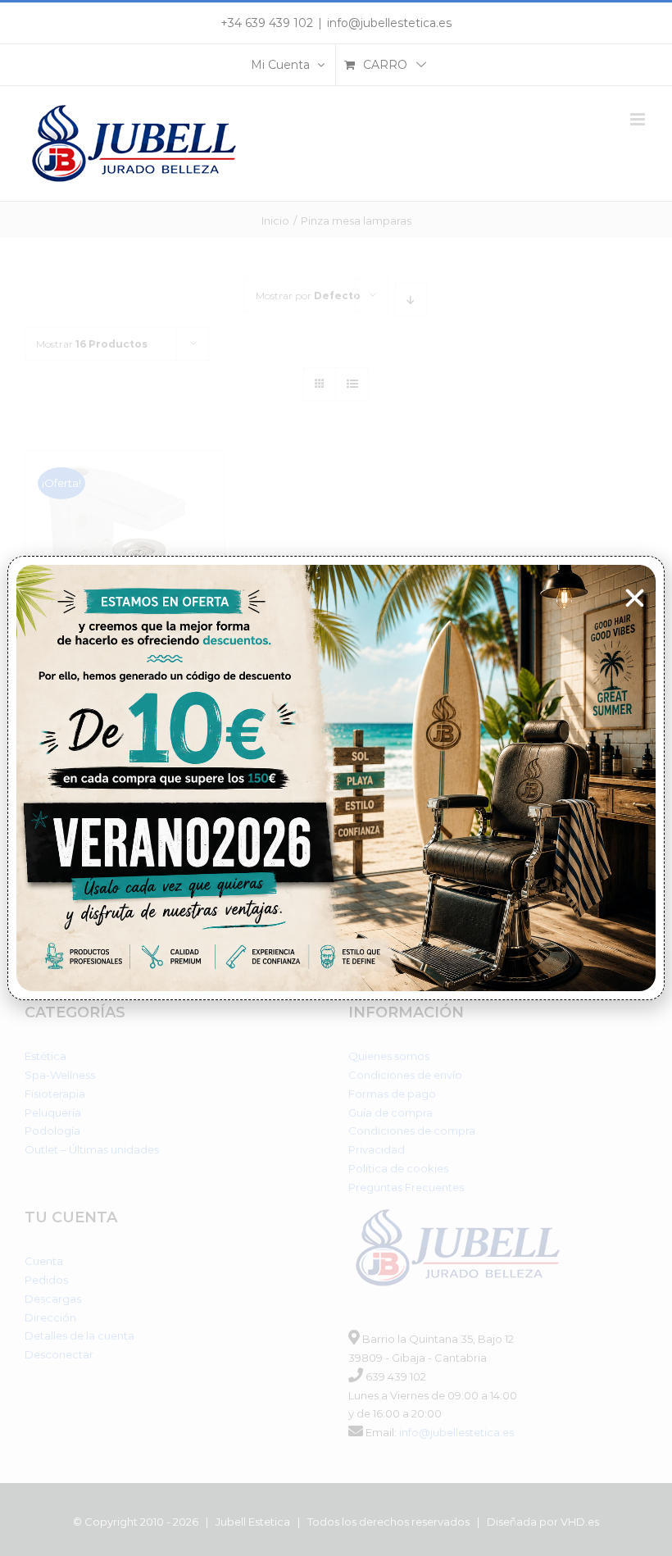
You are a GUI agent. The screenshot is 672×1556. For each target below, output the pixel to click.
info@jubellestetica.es (389, 23)
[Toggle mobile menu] (638, 119)
